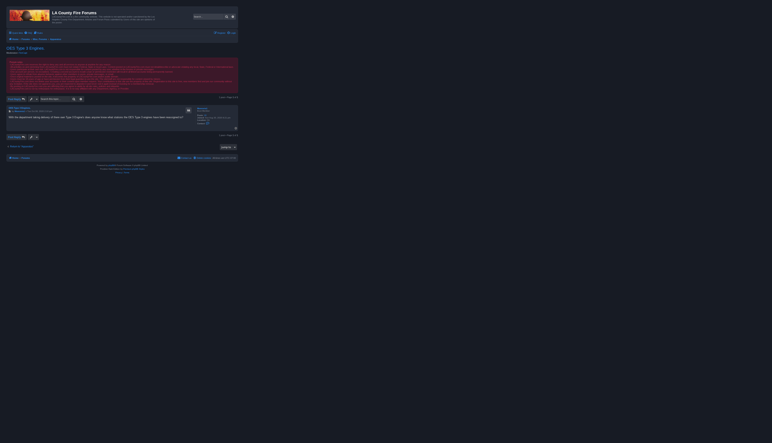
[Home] (30, 14)
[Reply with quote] (189, 110)
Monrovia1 (202, 108)
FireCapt (23, 53)
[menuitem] (28, 33)
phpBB (111, 165)
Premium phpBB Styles (134, 169)
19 (205, 115)
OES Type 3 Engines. (25, 48)
